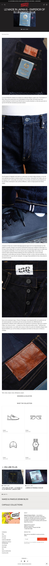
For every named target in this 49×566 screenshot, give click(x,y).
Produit (4, 430)
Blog (3, 534)
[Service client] (46, 563)
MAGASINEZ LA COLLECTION (24, 396)
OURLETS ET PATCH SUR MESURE (6, 542)
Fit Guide (4, 538)
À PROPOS (4, 532)
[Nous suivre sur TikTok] (27, 561)
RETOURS (4, 547)
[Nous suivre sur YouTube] (24, 561)
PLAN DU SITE (5, 553)
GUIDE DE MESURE (6, 539)
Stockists (4, 536)
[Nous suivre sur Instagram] (21, 561)
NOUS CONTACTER (6, 551)
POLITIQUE (4, 545)
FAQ (3, 549)
